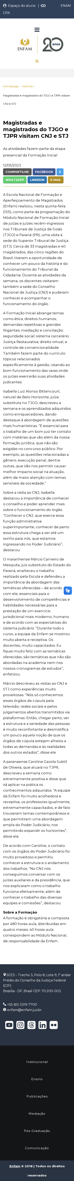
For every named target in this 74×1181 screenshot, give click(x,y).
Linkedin (37, 180)
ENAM (66, 6)
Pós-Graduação (37, 1131)
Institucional (37, 1062)
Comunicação (37, 1148)
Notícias (27, 86)
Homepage (11, 86)
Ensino (37, 1079)
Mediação (37, 1114)
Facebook (44, 172)
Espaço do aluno (21, 6)
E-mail (55, 180)
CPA (6, 13)
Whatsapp (15, 180)
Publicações (37, 1096)
